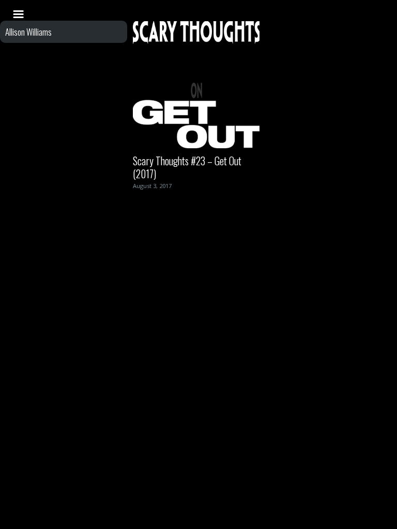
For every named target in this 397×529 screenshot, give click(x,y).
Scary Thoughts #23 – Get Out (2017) (187, 167)
